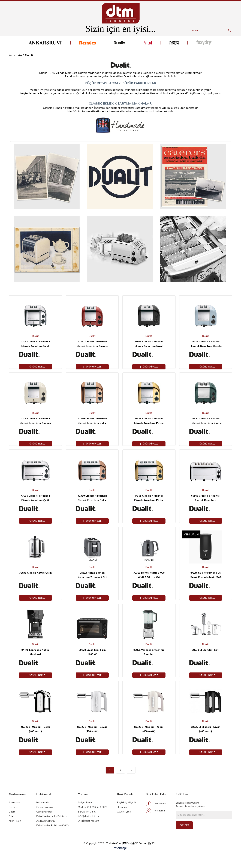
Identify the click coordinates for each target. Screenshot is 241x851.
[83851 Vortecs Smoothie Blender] (148, 624)
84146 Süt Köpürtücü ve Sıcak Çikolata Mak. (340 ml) (205, 575)
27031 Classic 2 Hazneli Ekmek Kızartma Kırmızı (92, 344)
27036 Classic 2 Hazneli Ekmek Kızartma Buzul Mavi (205, 344)
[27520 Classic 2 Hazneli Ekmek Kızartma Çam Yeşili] (205, 393)
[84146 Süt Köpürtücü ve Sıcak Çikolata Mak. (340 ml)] (205, 547)
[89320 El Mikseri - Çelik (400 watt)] (35, 701)
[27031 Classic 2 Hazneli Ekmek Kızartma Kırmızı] (92, 315)
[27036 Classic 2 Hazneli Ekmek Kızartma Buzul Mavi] (205, 315)
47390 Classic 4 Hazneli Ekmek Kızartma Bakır (92, 498)
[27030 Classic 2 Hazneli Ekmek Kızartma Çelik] (35, 315)
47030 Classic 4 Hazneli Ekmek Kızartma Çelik (35, 498)
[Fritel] (148, 43)
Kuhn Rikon (15, 820)
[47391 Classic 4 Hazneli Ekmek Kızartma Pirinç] (148, 470)
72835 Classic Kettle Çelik (35, 572)
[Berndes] (87, 43)
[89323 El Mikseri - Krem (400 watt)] (148, 701)
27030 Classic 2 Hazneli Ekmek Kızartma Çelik (35, 344)
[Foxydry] (204, 43)
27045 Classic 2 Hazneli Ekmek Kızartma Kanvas (35, 421)
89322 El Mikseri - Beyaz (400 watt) (92, 729)
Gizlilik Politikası (44, 807)
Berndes (13, 807)
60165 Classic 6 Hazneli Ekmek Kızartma (205, 498)
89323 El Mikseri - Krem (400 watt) (149, 729)
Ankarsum (14, 802)
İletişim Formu (85, 802)
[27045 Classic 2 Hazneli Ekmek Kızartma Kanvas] (35, 393)
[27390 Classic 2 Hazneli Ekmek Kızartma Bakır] (92, 393)
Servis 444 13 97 (87, 811)
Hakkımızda (42, 802)
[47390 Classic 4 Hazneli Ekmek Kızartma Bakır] (92, 470)
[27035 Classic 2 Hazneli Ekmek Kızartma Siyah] (148, 315)
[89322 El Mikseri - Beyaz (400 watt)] (92, 701)
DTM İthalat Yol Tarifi (88, 820)
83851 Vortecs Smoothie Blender (148, 652)
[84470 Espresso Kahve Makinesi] (35, 624)
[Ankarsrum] (45, 43)
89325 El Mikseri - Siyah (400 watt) (205, 729)
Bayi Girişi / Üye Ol (126, 802)
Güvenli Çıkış (124, 811)
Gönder (184, 825)
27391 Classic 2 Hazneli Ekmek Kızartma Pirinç (149, 421)
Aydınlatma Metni (45, 820)
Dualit (12, 811)
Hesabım (122, 807)
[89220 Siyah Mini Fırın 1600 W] (92, 624)
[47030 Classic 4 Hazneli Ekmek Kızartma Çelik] (35, 470)
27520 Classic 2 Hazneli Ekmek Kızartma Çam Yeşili (205, 421)
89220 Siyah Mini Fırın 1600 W (92, 652)
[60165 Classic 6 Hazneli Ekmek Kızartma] (205, 470)
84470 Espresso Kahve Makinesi (35, 652)
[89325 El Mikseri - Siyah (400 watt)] (205, 701)
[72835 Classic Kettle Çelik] (35, 547)
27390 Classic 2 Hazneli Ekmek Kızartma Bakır (92, 421)
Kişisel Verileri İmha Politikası (51, 816)
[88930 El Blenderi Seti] (205, 624)
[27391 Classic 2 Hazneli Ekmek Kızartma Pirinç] (148, 393)
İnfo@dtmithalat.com (89, 816)
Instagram (160, 810)
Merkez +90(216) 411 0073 (92, 807)
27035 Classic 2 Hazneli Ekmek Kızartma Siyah (148, 344)
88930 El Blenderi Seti (205, 649)
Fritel (11, 816)
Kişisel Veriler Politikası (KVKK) (52, 825)
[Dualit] (120, 43)
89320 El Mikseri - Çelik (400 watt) (35, 729)
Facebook (160, 803)
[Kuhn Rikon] (174, 43)
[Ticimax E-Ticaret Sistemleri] (120, 848)
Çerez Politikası (44, 811)
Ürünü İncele (37, 366)
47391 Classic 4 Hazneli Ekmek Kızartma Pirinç (149, 498)
